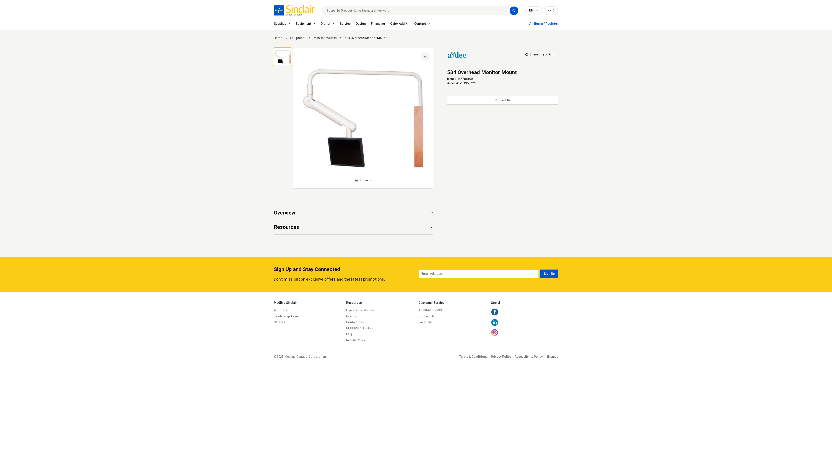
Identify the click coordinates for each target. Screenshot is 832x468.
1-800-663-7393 (430, 310)
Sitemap (552, 356)
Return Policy (355, 340)
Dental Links (355, 322)
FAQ (349, 334)
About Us (280, 310)
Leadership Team (286, 316)
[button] (514, 10)
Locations (426, 322)
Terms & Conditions (473, 356)
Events (351, 316)
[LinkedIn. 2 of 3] (494, 325)
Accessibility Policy (529, 356)
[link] (294, 10)
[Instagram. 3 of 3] (494, 335)
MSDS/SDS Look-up (360, 328)
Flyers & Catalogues (360, 310)
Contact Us (427, 316)
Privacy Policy (501, 356)
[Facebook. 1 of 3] (494, 314)
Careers (279, 322)
